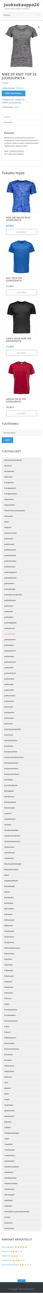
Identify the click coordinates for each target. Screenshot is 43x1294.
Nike (17, 107)
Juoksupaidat (15, 102)
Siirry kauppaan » (13, 93)
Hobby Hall (7, 1260)
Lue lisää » (21, 232)
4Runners (6, 1255)
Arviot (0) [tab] (8, 122)
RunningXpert (8, 1247)
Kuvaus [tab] (7, 116)
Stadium (20, 88)
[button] (38, 27)
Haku (7, 440)
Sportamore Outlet (10, 1264)
